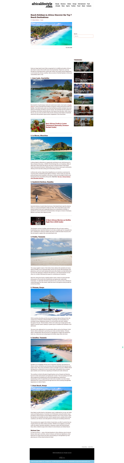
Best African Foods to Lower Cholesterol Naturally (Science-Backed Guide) (57, 125)
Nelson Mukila (35, 20)
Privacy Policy (84, 446)
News (63, 6)
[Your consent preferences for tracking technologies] (123, 347)
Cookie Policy (90, 446)
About (83, 6)
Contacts (89, 6)
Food (88, 4)
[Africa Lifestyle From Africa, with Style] (42, 5)
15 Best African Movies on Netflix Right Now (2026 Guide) (58, 221)
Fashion (73, 6)
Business (63, 4)
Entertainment (82, 4)
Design (74, 4)
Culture (69, 4)
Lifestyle (57, 6)
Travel (78, 6)
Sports (68, 6)
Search (75, 33)
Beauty (57, 4)
